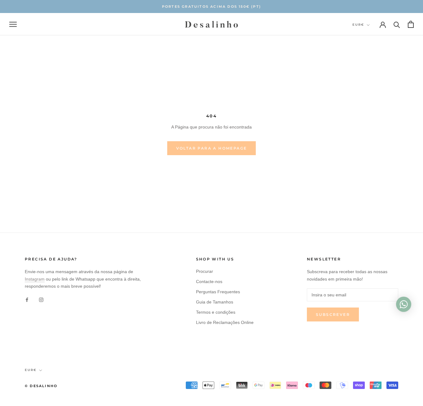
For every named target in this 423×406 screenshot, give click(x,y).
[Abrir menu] (13, 24)
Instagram (35, 279)
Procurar (204, 271)
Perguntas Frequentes (218, 291)
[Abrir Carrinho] (411, 24)
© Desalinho (41, 386)
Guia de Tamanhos (214, 301)
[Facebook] (27, 299)
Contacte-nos (209, 281)
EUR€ (358, 25)
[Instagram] (41, 299)
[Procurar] (397, 24)
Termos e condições (215, 312)
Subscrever (333, 314)
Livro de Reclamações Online (225, 322)
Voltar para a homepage (211, 148)
